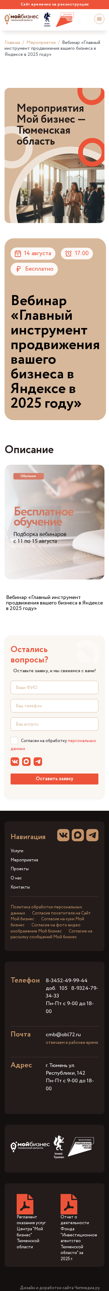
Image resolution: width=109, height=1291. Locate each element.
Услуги (17, 851)
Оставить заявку (54, 778)
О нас (16, 878)
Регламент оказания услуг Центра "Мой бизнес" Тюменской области (31, 1232)
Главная (12, 42)
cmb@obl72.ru (63, 1035)
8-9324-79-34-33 (72, 992)
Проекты (20, 869)
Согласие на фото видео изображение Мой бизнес (46, 928)
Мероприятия (41, 42)
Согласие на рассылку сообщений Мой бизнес (51, 934)
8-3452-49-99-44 (67, 981)
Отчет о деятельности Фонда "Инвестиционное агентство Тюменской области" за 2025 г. (79, 1238)
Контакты (20, 887)
